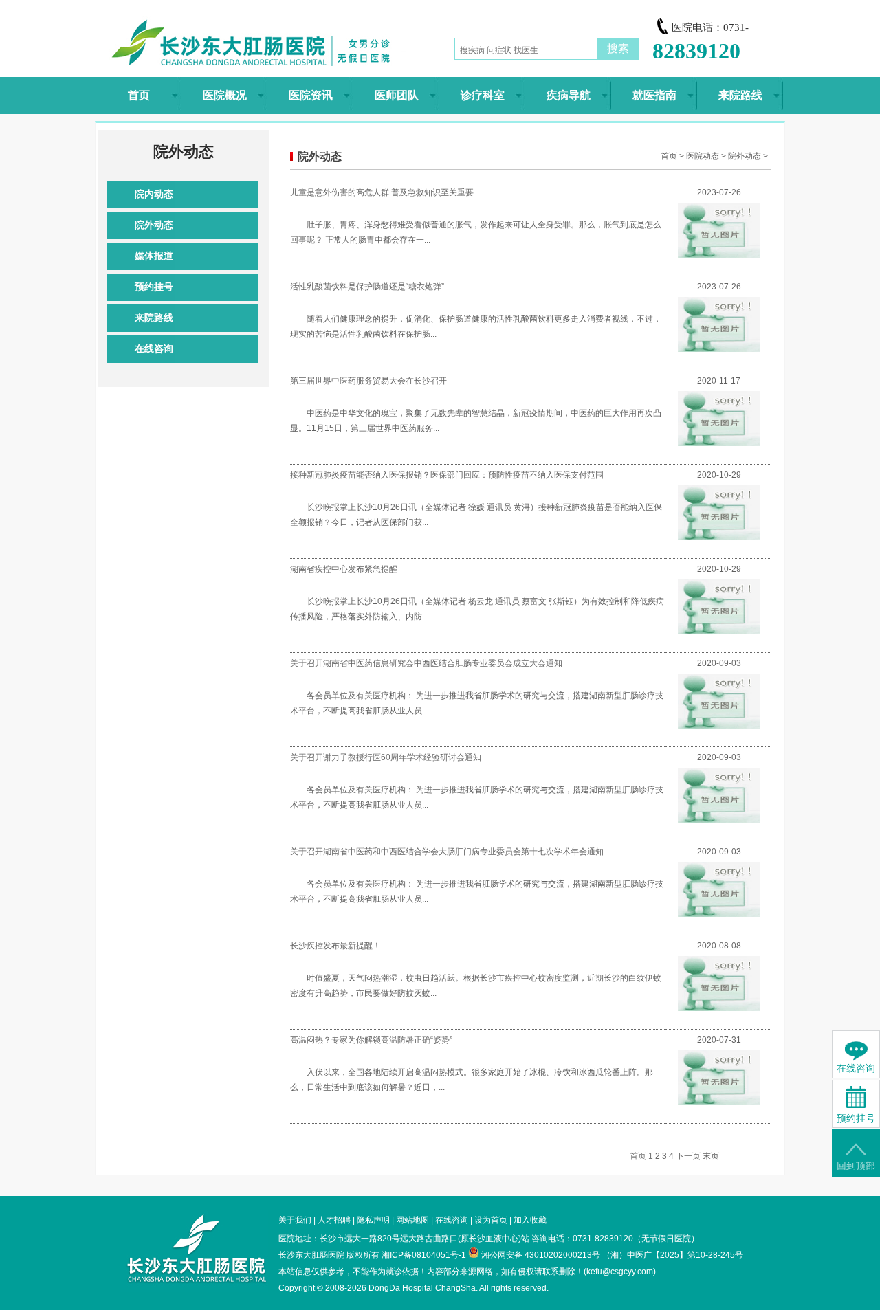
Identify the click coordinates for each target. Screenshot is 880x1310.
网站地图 (412, 1220)
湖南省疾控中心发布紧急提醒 (343, 569)
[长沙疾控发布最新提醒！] (719, 1008)
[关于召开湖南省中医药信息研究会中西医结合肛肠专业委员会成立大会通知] (719, 726)
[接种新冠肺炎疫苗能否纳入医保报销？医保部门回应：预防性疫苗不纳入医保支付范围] (719, 537)
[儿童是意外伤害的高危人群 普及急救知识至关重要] (719, 255)
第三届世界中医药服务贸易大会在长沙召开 (368, 381)
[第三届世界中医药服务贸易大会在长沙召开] (719, 443)
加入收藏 (530, 1220)
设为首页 (490, 1220)
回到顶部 (856, 1166)
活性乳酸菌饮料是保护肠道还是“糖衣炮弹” (367, 286)
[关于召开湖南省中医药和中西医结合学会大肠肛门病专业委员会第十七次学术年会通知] (719, 914)
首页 (669, 156)
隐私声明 (373, 1220)
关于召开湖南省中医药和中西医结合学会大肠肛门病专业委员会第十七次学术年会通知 (447, 851)
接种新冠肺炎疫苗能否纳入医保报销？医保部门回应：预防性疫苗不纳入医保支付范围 (447, 475)
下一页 (688, 1156)
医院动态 (702, 156)
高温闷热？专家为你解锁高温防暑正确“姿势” (371, 1040)
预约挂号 (154, 287)
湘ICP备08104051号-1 (424, 1255)
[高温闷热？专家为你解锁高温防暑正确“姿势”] (719, 1102)
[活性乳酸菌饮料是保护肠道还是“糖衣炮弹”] (719, 349)
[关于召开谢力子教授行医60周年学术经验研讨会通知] (719, 820)
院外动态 (154, 225)
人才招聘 (334, 1220)
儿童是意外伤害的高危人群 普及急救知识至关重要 (382, 192)
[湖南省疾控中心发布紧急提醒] (719, 631)
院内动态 (154, 194)
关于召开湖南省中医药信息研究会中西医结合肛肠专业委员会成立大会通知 (426, 663)
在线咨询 (154, 349)
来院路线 (154, 318)
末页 (711, 1156)
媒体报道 (154, 256)
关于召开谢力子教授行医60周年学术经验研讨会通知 (385, 757)
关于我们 (294, 1220)
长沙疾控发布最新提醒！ (335, 946)
